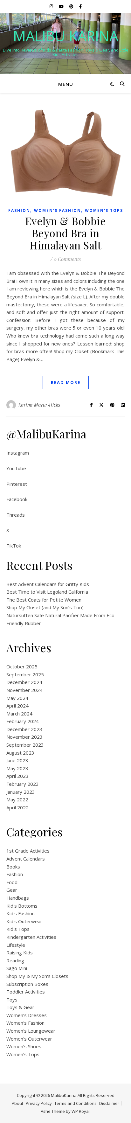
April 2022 (17, 807)
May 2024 (17, 698)
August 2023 (20, 753)
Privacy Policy (39, 1103)
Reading (15, 960)
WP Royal (81, 1111)
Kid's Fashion (20, 913)
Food (11, 882)
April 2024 (17, 705)
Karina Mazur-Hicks (39, 405)
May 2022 (17, 799)
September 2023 (25, 745)
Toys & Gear (20, 1007)
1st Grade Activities (28, 850)
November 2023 (24, 737)
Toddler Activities (25, 991)
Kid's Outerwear (24, 921)
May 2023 (17, 768)
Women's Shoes (23, 1046)
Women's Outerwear (29, 1039)
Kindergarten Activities (31, 937)
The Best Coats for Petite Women (43, 599)
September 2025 (25, 674)
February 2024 (22, 721)
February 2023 (22, 784)
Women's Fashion (57, 210)
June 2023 (17, 760)
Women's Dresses (26, 1015)
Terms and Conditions (75, 1103)
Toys (11, 999)
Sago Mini (16, 968)
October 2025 (22, 666)
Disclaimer (109, 1103)
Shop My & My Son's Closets (37, 976)
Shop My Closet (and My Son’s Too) (45, 607)
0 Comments (67, 259)
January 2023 (20, 792)
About (17, 1103)
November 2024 (24, 690)
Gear (11, 890)
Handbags (17, 898)
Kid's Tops (18, 929)
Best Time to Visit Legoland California (47, 592)
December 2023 (24, 729)
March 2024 (19, 713)
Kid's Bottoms (22, 906)
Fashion (19, 210)
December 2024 (24, 682)
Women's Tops (104, 210)
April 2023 (17, 776)
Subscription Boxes (27, 984)
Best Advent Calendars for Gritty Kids (47, 584)
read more (65, 382)
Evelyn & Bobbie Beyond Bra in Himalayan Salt (65, 233)
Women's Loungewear (30, 1031)
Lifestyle (15, 945)
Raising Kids (19, 952)
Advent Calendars (25, 858)
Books (13, 866)
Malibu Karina (65, 36)
